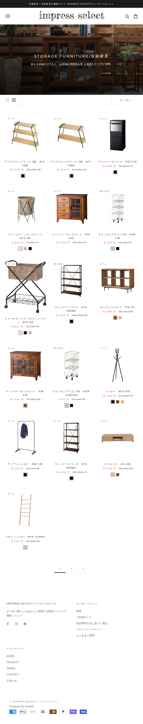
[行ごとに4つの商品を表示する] (13, 100)
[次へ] (83, 568)
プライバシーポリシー (89, 629)
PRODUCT (13, 662)
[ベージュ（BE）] (20, 248)
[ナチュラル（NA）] (120, 317)
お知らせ (12, 680)
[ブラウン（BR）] (115, 317)
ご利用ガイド (84, 617)
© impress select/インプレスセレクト (34, 701)
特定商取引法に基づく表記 (91, 623)
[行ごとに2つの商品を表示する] (7, 100)
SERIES (11, 668)
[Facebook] (8, 623)
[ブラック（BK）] (22, 175)
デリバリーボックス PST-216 (117, 161)
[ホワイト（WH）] (27, 175)
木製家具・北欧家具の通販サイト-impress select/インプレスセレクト (71, 4)
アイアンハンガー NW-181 (25, 464)
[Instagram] (16, 623)
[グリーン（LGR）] (25, 248)
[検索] (127, 16)
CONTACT (13, 674)
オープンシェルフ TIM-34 (117, 307)
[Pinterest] (25, 623)
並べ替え (126, 100)
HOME (10, 656)
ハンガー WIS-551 (118, 391)
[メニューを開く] (8, 16)
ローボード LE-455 (117, 464)
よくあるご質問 (85, 635)
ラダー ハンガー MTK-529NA (25, 536)
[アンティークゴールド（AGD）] (112, 248)
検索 (78, 611)
